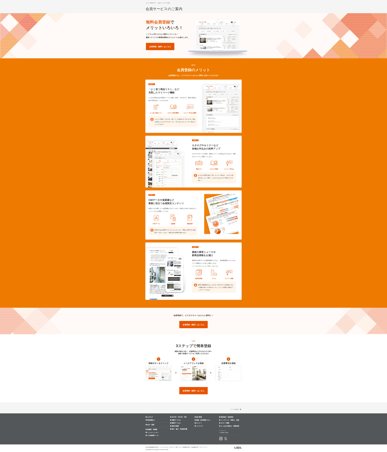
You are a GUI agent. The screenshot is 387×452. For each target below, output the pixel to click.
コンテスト (199, 426)
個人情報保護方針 (151, 447)
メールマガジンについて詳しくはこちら (205, 266)
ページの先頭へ (235, 409)
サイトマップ (203, 447)
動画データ (175, 423)
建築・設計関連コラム (203, 420)
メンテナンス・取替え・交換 (230, 420)
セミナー (199, 423)
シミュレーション (153, 432)
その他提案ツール (153, 435)
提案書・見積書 (152, 429)
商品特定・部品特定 (227, 417)
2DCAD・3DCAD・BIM (179, 417)
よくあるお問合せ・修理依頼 (230, 426)
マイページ (223, 430)
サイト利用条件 (183, 447)
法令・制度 (150, 424)
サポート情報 (225, 423)
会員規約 (193, 447)
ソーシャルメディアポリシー (168, 447)
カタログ (150, 417)
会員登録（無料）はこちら (160, 47)
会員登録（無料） (224, 432)
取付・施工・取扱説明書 (179, 429)
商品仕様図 (175, 426)
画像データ (175, 420)
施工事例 (199, 417)
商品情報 (150, 420)
